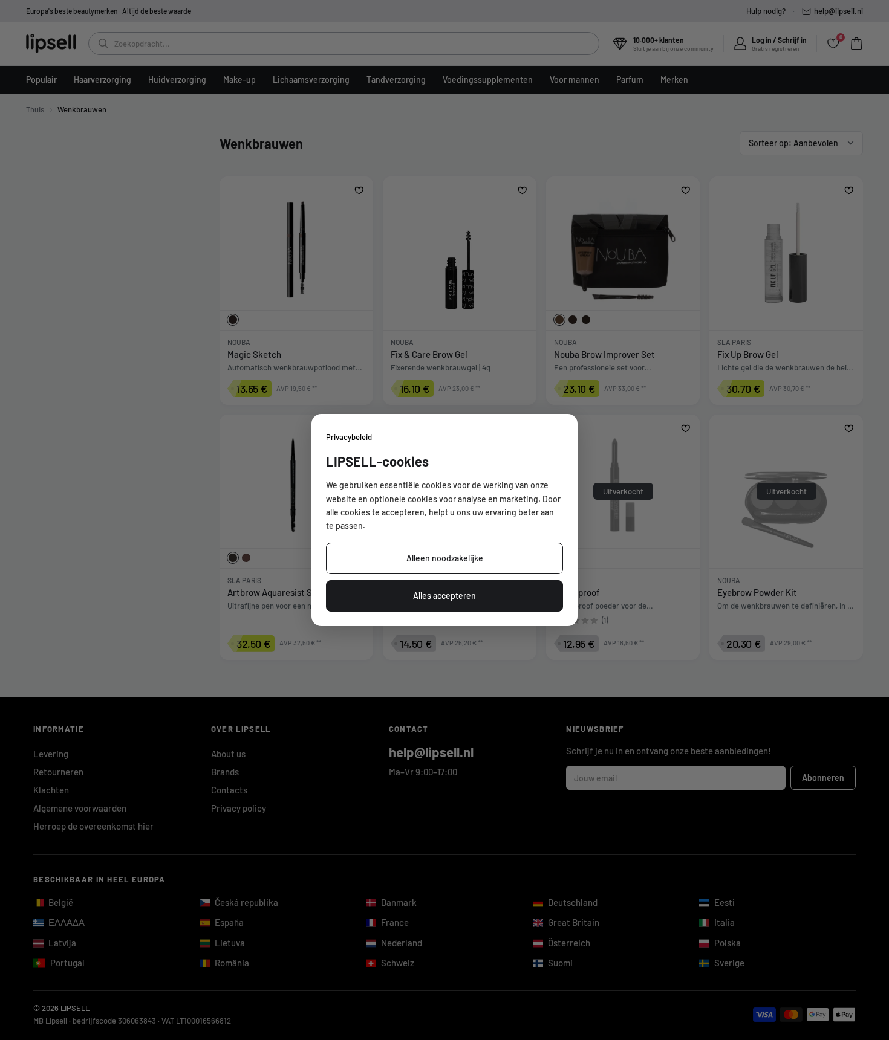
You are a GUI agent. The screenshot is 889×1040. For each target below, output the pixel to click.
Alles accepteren (444, 595)
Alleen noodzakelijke (444, 558)
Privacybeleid (349, 437)
